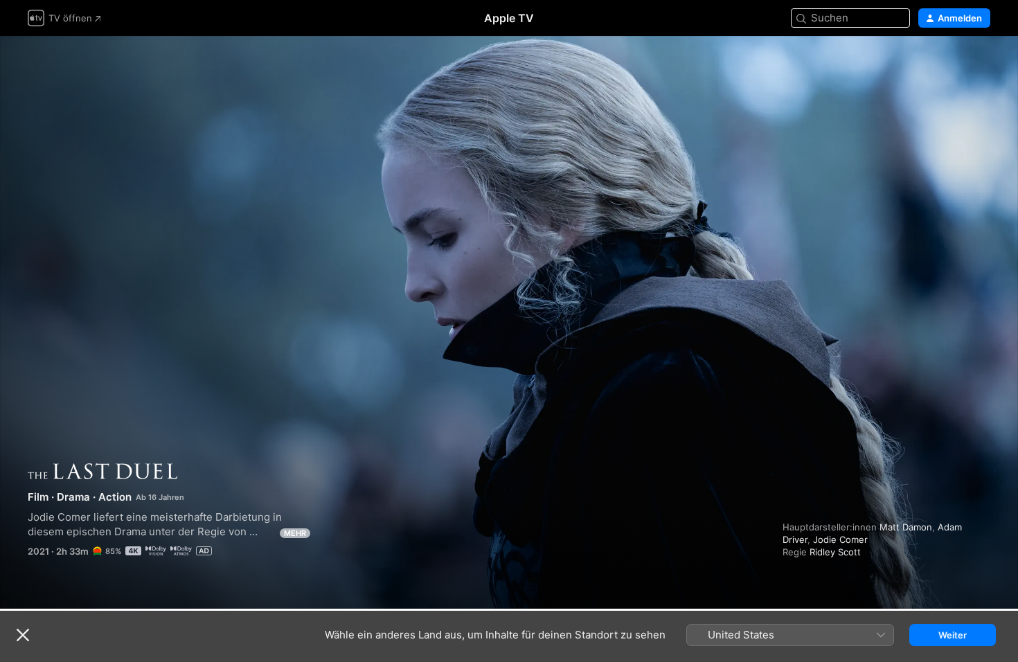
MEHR (295, 533)
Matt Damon (905, 527)
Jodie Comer (840, 539)
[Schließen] (23, 635)
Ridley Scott (835, 551)
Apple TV (509, 18)
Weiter (952, 635)
